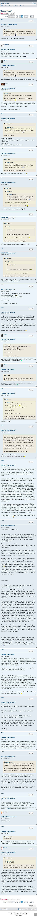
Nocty (2, 113)
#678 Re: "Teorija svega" (8, 65)
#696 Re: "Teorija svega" (8, 756)
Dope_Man (6, 44)
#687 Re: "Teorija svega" (8, 339)
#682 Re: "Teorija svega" (8, 182)
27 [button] (19, 16)
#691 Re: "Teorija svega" (8, 465)
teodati (6, 30)
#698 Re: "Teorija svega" (8, 816)
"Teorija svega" (6, 11)
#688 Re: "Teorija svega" (8, 369)
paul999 (25, 913)
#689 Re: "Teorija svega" (8, 393)
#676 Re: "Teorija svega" (9, 24)
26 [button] (17, 16)
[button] (9, 16)
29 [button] (24, 16)
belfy (2, 19)
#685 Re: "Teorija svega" (8, 289)
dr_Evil (5, 60)
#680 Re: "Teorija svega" (8, 118)
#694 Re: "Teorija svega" (8, 702)
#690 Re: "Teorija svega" (8, 430)
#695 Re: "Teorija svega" (8, 737)
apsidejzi (5, 811)
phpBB (14, 912)
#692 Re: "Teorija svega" (8, 525)
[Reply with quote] (30, 21)
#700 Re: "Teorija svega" (8, 852)
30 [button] (27, 16)
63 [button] (31, 16)
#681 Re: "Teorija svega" (8, 153)
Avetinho (7, 124)
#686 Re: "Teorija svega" (8, 312)
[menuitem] (2, 3)
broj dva (2, 732)
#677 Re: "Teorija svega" (8, 49)
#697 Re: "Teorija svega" (8, 798)
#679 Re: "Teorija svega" (8, 88)
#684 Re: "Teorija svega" (8, 253)
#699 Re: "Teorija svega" (8, 831)
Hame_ (6, 83)
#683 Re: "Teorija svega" (8, 218)
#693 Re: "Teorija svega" (8, 654)
